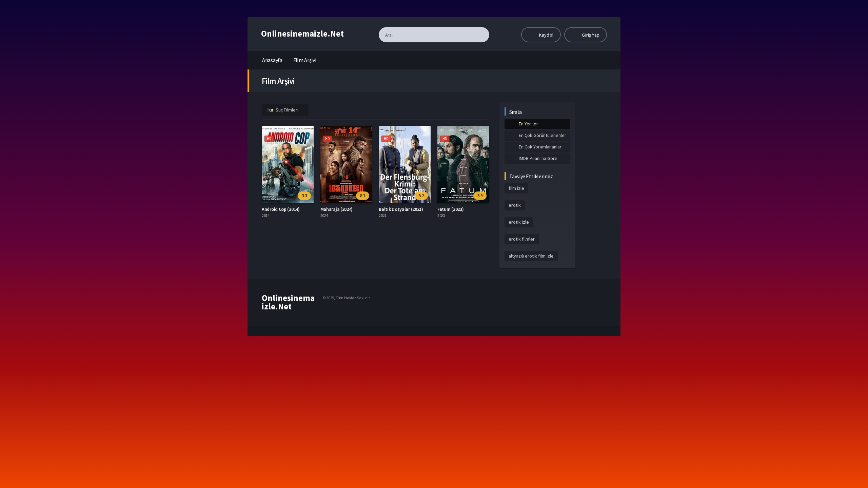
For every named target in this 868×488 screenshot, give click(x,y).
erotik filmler (522, 239)
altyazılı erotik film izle (531, 256)
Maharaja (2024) (336, 209)
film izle (516, 188)
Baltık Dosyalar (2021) (401, 209)
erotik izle (519, 222)
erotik (515, 205)
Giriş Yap (590, 35)
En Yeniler (528, 124)
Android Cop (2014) (281, 209)
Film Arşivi (304, 60)
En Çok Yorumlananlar (540, 147)
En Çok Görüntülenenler (542, 135)
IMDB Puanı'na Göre (538, 158)
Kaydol (545, 35)
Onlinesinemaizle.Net (302, 33)
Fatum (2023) (450, 209)
